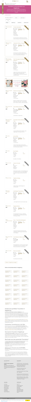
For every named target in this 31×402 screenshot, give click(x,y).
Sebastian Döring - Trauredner (19, 43)
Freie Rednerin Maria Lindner (19, 237)
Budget (7, 22)
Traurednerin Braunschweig (12, 329)
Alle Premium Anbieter (20, 390)
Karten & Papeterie (6, 391)
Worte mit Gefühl (16, 251)
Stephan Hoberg (16, 178)
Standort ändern (7, 14)
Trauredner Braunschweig (14, 319)
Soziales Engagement (20, 385)
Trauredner (5, 384)
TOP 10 (18, 392)
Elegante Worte (16, 206)
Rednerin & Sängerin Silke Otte (19, 90)
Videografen (6, 389)
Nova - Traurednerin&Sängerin (19, 220)
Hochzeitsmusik (6, 386)
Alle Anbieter (18, 388)
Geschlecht (19, 22)
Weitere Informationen (4, 401)
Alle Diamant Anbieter (20, 391)
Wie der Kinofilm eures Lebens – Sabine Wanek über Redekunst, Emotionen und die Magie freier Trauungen (22, 378)
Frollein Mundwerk (17, 27)
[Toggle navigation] (3, 1)
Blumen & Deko (6, 387)
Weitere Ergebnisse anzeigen (11, 262)
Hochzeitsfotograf (6, 385)
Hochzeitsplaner (6, 388)
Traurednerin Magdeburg (8, 328)
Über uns (18, 384)
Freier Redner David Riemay (19, 106)
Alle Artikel (18, 387)
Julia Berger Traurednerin (18, 191)
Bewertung (13, 22)
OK (27, 400)
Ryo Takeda (15, 151)
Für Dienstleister (19, 386)
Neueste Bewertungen (20, 389)
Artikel (8, 336)
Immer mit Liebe (16, 163)
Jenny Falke (15, 136)
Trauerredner (6, 390)
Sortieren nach (26, 22)
